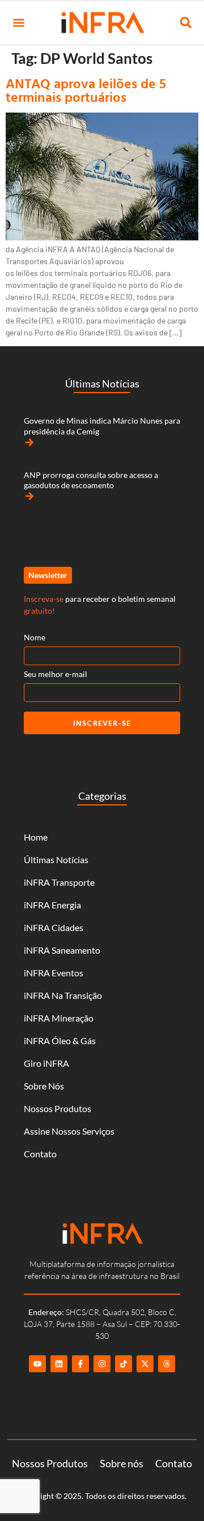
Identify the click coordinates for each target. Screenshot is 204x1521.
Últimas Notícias (56, 859)
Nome (34, 637)
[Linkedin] (58, 1363)
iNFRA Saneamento (62, 950)
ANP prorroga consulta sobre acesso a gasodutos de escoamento (91, 480)
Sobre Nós (44, 1085)
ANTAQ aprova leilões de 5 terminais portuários (86, 90)
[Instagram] (102, 1363)
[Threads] (166, 1363)
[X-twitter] (145, 1363)
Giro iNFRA (46, 1063)
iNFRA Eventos (53, 972)
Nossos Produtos (57, 1108)
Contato (40, 1153)
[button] (18, 23)
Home (36, 836)
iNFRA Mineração (59, 1017)
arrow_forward (29, 442)
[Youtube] (37, 1363)
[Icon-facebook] (80, 1363)
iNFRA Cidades (53, 927)
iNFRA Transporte (59, 882)
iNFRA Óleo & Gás (60, 1040)
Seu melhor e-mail (55, 674)
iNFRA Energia (52, 904)
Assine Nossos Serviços (69, 1131)
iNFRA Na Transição (63, 995)
